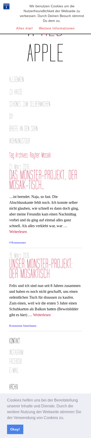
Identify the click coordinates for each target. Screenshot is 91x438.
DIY (11, 116)
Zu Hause (15, 92)
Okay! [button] (15, 429)
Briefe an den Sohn (23, 129)
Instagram (16, 352)
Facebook (15, 361)
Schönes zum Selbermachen (29, 104)
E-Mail (14, 370)
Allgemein (16, 79)
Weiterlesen (18, 232)
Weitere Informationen (57, 28)
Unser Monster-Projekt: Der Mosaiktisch (41, 269)
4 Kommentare (17, 242)
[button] (65, 418)
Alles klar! (24, 28)
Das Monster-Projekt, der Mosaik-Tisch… (43, 180)
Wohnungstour (19, 141)
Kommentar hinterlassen (22, 325)
